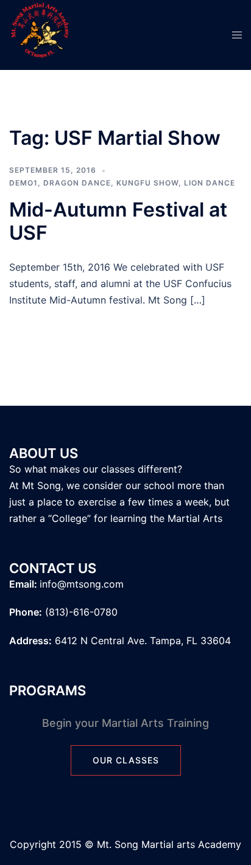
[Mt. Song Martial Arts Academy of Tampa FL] (39, 34)
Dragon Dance (77, 182)
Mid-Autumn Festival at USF (118, 221)
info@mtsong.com (82, 584)
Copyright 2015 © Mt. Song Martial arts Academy (125, 844)
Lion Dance (209, 182)
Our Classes (126, 760)
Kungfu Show (147, 182)
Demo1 (23, 182)
